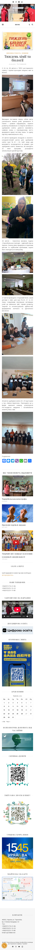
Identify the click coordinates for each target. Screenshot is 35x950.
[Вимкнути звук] (27, 616)
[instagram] (16, 2)
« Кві (3, 721)
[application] (17, 609)
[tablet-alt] (21, 2)
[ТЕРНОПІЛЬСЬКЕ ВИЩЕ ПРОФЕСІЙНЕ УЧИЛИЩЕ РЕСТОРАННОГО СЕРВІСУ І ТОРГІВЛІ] (17, 12)
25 (17, 714)
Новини (25, 53)
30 (8, 717)
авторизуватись (7, 575)
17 (13, 710)
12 (22, 706)
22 (4, 714)
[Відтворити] (4, 616)
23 (8, 714)
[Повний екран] (31, 616)
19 (22, 710)
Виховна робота (14, 53)
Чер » (8, 721)
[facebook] (13, 2)
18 (17, 710)
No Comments (21, 64)
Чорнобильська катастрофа (14, 499)
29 (4, 717)
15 (4, 710)
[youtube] (19, 2)
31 (13, 717)
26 (22, 714)
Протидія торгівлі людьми (14, 525)
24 (13, 714)
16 (8, 710)
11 (17, 706)
